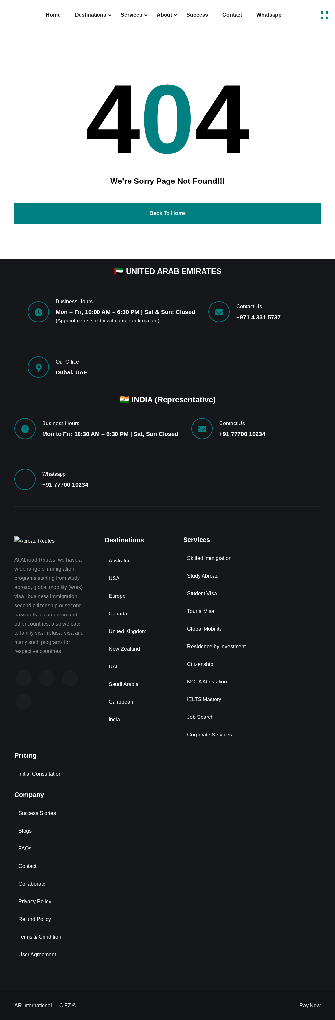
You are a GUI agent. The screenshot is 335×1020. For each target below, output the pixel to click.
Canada (118, 613)
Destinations (90, 15)
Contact (232, 15)
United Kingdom (127, 631)
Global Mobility (204, 628)
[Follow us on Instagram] (47, 678)
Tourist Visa (200, 611)
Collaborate (31, 884)
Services (131, 15)
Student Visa (202, 593)
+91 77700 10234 (242, 434)
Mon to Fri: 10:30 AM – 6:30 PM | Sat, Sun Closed (110, 434)
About (164, 15)
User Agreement (37, 954)
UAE (114, 666)
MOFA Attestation (207, 681)
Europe (117, 596)
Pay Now (310, 1005)
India (114, 719)
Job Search (200, 717)
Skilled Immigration (209, 558)
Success (197, 15)
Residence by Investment (216, 646)
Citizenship (200, 664)
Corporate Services (209, 734)
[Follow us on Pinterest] (23, 701)
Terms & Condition (39, 937)
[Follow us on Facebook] (23, 678)
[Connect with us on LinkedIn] (70, 678)
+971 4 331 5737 (258, 317)
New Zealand (124, 649)
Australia (119, 560)
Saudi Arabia (124, 684)
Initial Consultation (40, 774)
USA (114, 578)
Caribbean (121, 702)
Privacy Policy (34, 901)
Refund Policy (34, 919)
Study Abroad (203, 576)
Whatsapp (269, 15)
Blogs (25, 831)
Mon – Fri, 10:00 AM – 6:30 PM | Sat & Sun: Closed (125, 312)
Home (53, 15)
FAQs (24, 848)
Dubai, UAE (72, 372)
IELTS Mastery (204, 699)
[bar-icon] (324, 15)
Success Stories (37, 813)
